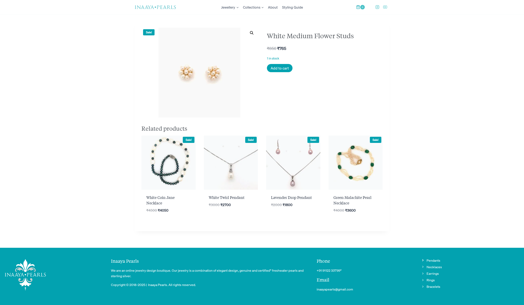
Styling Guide (292, 7)
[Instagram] (377, 7)
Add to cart (280, 68)
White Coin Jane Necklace (160, 200)
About (273, 7)
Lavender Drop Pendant (291, 197)
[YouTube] (385, 7)
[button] (251, 33)
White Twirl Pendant (227, 197)
